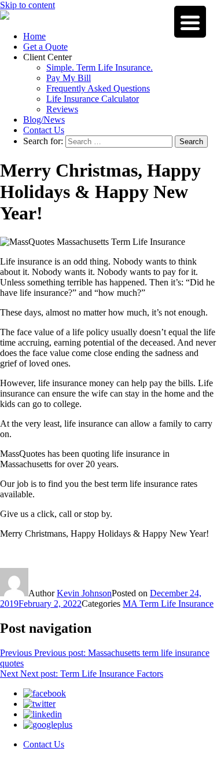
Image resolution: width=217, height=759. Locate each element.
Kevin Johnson (84, 593)
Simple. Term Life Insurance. (99, 67)
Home (34, 36)
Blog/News (44, 119)
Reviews (62, 109)
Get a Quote (45, 47)
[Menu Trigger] (190, 22)
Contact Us (43, 130)
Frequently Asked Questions (98, 88)
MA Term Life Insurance (168, 603)
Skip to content (27, 5)
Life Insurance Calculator (92, 99)
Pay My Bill (68, 78)
